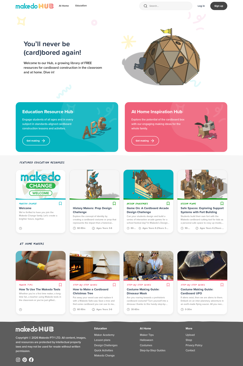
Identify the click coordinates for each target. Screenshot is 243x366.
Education (81, 5)
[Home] (35, 6)
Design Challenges (106, 345)
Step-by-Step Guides (152, 350)
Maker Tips (147, 335)
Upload (190, 335)
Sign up (218, 6)
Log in (201, 6)
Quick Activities (103, 350)
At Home (64, 6)
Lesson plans (102, 340)
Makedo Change (104, 355)
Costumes (146, 345)
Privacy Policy (194, 345)
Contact (190, 350)
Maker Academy (104, 335)
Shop (189, 340)
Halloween (146, 340)
